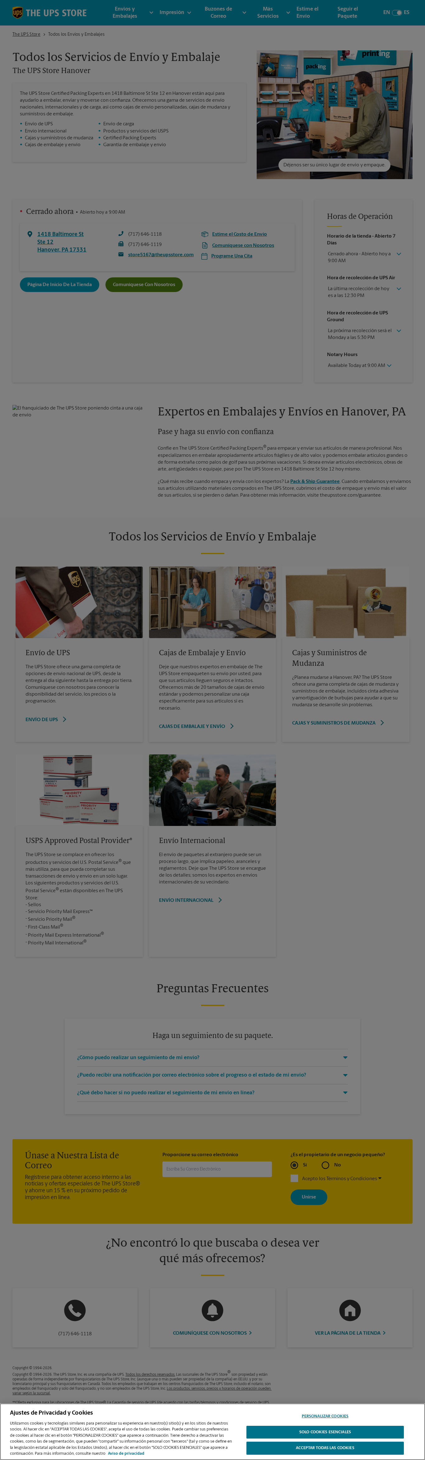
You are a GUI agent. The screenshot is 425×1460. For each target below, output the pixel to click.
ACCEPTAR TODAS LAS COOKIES (325, 1448)
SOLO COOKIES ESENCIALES (325, 1432)
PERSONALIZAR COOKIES (325, 1416)
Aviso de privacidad (126, 1454)
